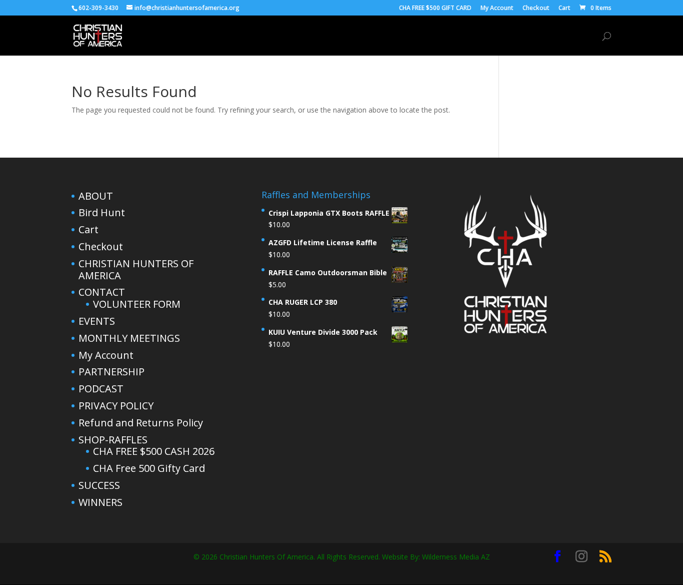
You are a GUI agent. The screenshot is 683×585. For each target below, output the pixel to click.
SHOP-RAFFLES (344, 36)
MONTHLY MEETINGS (129, 338)
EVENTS (96, 321)
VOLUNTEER (571, 36)
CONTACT (519, 36)
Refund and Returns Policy (140, 422)
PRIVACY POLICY (116, 405)
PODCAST (101, 388)
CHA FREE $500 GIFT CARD (435, 8)
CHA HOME (288, 36)
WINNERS (100, 502)
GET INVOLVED (454, 36)
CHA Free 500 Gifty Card (149, 468)
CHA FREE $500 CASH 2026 (153, 451)
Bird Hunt (101, 212)
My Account (497, 8)
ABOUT (404, 36)
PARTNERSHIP (111, 371)
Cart (564, 8)
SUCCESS (99, 485)
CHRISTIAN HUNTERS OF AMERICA (136, 269)
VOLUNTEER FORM (136, 304)
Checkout (536, 8)
